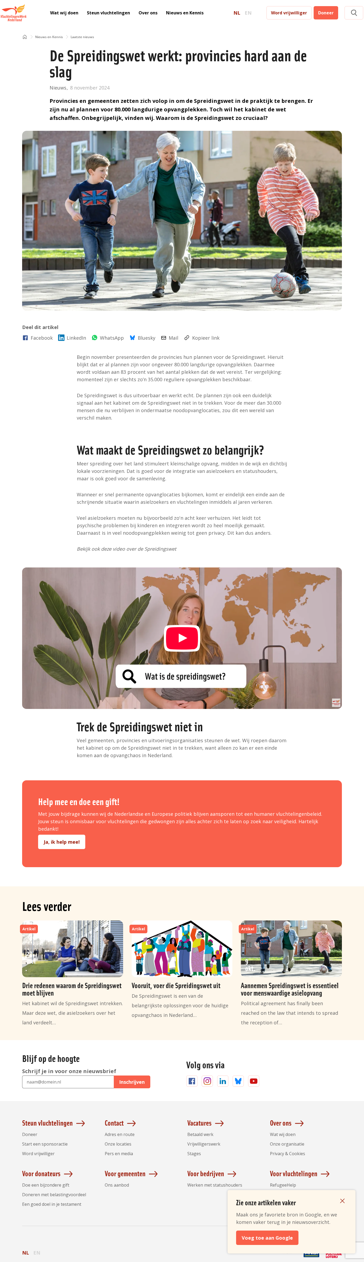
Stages (194, 1154)
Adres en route (120, 1134)
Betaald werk (200, 1134)
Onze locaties (118, 1144)
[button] (354, 13)
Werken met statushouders (214, 1185)
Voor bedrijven (205, 1173)
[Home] (24, 37)
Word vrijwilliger (289, 13)
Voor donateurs (41, 1173)
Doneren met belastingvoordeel (54, 1195)
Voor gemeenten (125, 1173)
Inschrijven (132, 1082)
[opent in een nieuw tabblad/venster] (289, 1257)
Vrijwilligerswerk (203, 1144)
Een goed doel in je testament (51, 1204)
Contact (114, 1122)
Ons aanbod (117, 1185)
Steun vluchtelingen (108, 13)
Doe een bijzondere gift (45, 1185)
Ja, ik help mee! (62, 842)
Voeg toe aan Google (267, 1238)
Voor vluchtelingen (293, 1173)
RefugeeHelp (283, 1185)
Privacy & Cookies (287, 1154)
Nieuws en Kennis (185, 13)
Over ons (148, 13)
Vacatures (199, 1122)
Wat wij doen (64, 13)
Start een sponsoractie (45, 1144)
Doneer (326, 13)
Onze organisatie (287, 1144)
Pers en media (119, 1154)
